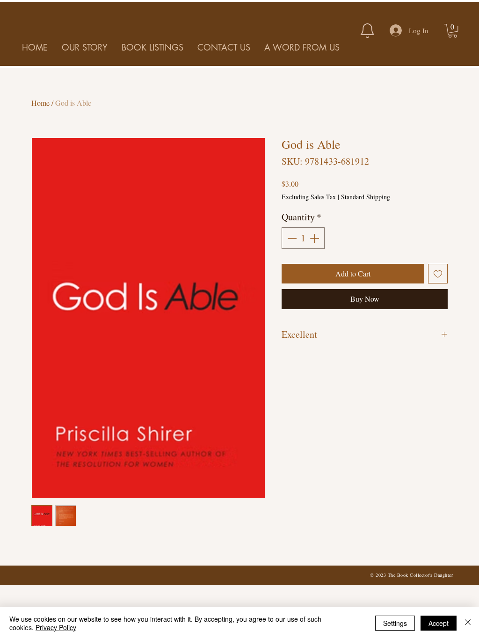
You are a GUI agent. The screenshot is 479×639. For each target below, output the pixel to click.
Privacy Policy (56, 627)
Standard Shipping (365, 196)
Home (40, 103)
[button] (452, 30)
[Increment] (315, 238)
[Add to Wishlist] (438, 273)
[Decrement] (291, 238)
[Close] (467, 623)
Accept (438, 623)
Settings (395, 623)
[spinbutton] (303, 238)
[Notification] (367, 30)
